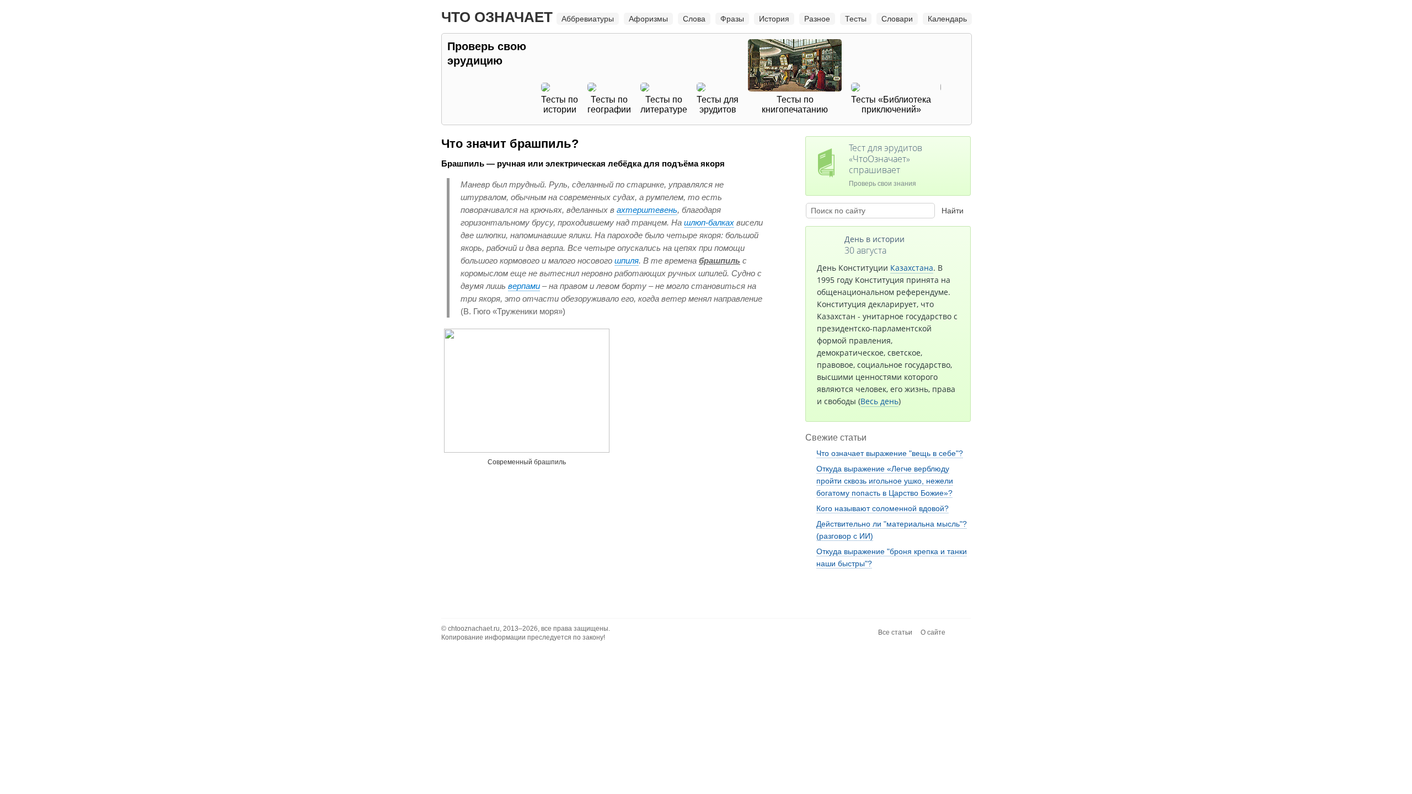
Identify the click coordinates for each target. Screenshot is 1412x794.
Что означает (497, 17)
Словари (897, 18)
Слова (694, 18)
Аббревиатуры (587, 18)
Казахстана (911, 267)
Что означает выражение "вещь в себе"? (889, 453)
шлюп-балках (709, 222)
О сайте (933, 632)
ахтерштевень (647, 209)
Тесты (856, 18)
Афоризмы (648, 18)
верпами (524, 286)
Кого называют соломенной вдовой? (882, 508)
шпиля (626, 260)
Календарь (947, 18)
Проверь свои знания (885, 164)
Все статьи (895, 632)
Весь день (879, 401)
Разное (817, 18)
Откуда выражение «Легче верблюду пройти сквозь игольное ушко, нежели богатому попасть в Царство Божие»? (884, 480)
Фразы (732, 18)
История (774, 18)
